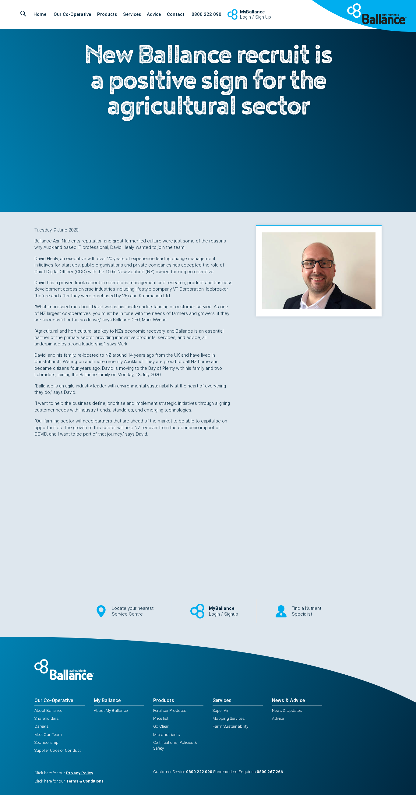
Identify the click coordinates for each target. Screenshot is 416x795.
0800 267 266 (270, 771)
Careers (41, 726)
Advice (154, 14)
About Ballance (48, 710)
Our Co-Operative (72, 14)
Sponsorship (46, 742)
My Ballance (107, 700)
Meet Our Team (48, 734)
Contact (175, 14)
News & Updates (287, 710)
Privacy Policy (79, 772)
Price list (160, 718)
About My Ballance (111, 710)
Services (132, 14)
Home (39, 14)
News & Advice (288, 700)
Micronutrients (166, 734)
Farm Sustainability (230, 726)
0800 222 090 (206, 14)
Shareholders (46, 718)
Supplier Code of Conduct (57, 750)
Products (107, 14)
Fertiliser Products (169, 710)
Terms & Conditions (85, 781)
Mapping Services (229, 718)
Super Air (221, 710)
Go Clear (161, 726)
